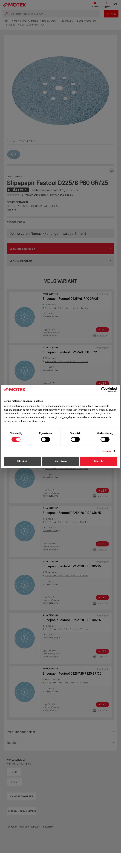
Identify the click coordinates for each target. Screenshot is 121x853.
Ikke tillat (22, 461)
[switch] (45, 439)
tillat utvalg (61, 461)
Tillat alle (99, 461)
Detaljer (107, 451)
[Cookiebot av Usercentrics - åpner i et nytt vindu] (103, 389)
